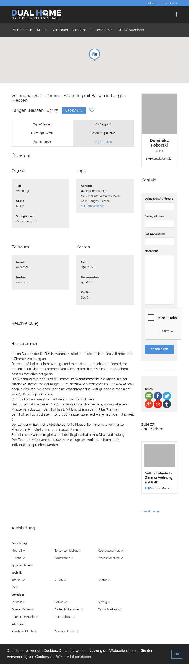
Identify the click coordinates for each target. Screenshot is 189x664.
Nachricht (151, 251)
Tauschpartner (102, 30)
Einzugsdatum (154, 216)
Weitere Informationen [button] (74, 657)
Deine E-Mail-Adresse (159, 198)
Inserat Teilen (103, 142)
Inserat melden (150, 511)
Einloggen (152, 3)
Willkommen (22, 30)
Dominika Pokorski (159, 142)
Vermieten (60, 30)
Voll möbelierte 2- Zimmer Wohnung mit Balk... (159, 477)
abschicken (159, 349)
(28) (160, 151)
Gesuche (79, 30)
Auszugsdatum (155, 233)
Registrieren (170, 3)
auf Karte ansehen (92, 206)
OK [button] (176, 654)
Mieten (42, 30)
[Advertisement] (73, 484)
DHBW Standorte (131, 30)
